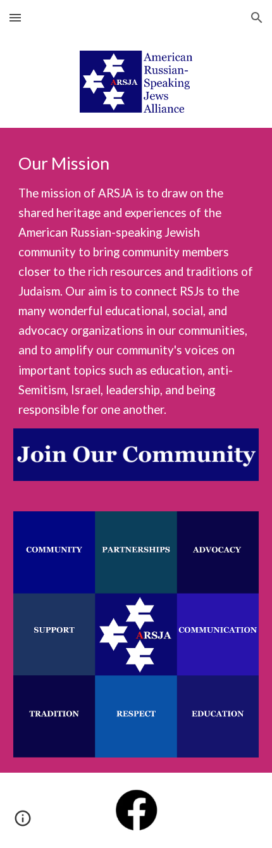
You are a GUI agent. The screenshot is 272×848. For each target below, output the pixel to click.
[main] (136, 285)
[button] (15, 17)
